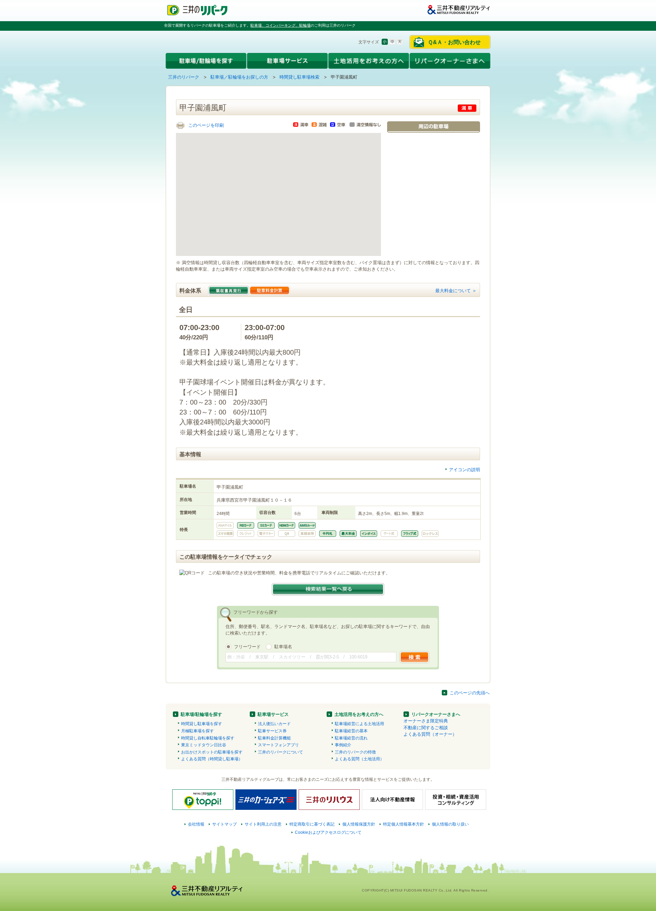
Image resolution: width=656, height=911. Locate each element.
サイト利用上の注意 (263, 824)
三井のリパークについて (280, 752)
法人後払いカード (274, 723)
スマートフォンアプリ (278, 745)
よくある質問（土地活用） (359, 759)
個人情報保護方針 (358, 824)
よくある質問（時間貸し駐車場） (212, 759)
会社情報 (196, 824)
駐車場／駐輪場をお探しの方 (239, 77)
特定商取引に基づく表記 (311, 824)
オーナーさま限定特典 (426, 720)
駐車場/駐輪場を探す (201, 714)
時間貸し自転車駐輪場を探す (207, 738)
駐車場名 (283, 646)
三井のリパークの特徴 (355, 752)
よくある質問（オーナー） (430, 734)
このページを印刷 (206, 125)
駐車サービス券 (272, 731)
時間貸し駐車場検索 (299, 77)
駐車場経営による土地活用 (359, 723)
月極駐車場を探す (197, 731)
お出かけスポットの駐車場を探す (212, 752)
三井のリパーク (183, 77)
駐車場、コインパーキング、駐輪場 (280, 25)
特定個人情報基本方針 (403, 824)
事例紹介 (343, 745)
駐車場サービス (273, 714)
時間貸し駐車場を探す (201, 723)
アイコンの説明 (464, 469)
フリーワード (247, 646)
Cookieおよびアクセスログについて (328, 832)
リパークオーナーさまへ (435, 714)
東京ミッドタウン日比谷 (203, 745)
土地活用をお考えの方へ (358, 714)
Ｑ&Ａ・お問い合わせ (454, 42)
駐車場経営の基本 (351, 731)
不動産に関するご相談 (426, 727)
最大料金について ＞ (456, 290)
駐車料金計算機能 (274, 738)
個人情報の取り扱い (450, 824)
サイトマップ (224, 824)
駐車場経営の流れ (351, 738)
